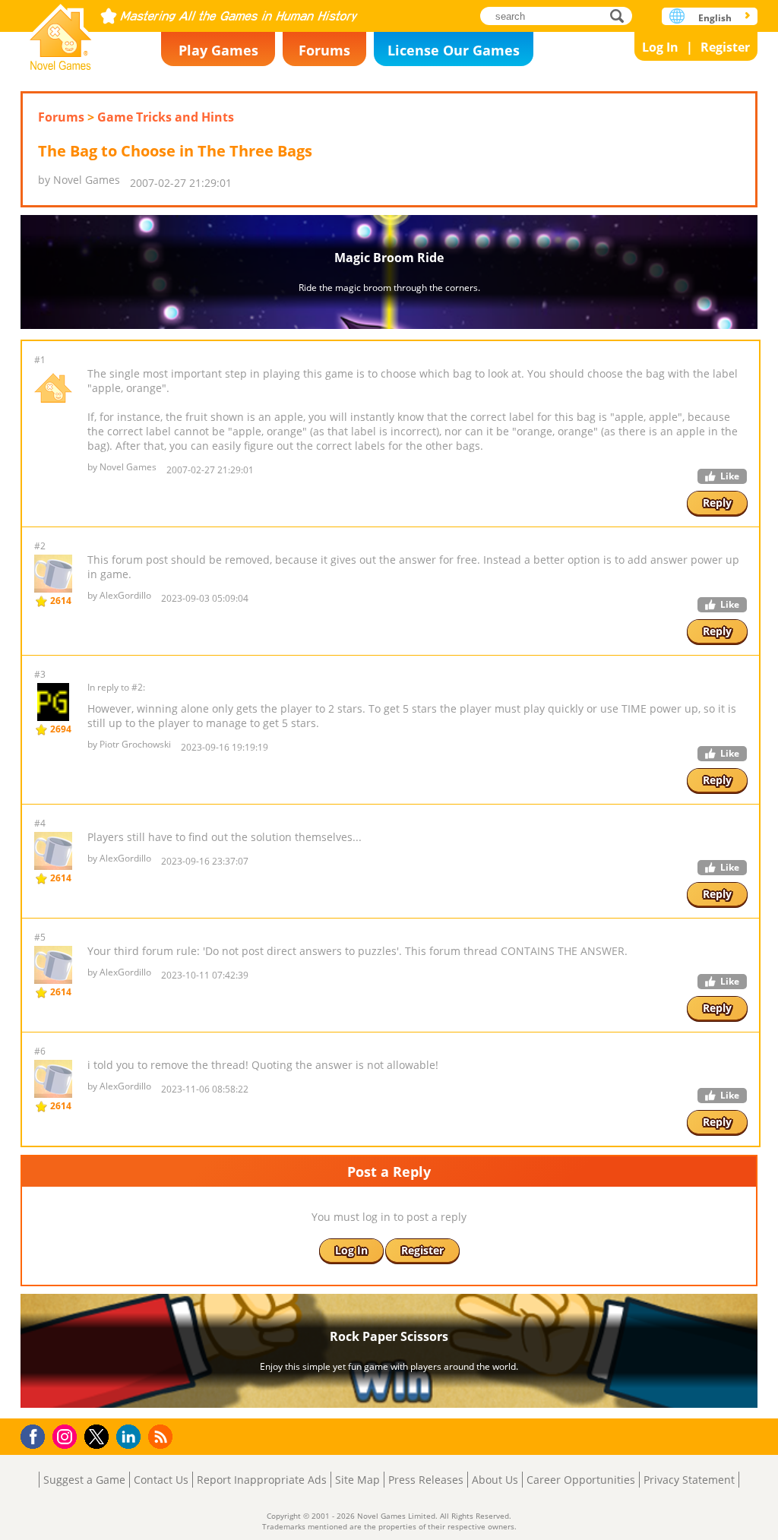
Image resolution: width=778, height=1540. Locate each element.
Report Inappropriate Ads (262, 1479)
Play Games (218, 50)
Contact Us (161, 1479)
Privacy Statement (689, 1479)
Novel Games (61, 32)
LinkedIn (131, 1437)
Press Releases (425, 1479)
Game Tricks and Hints (165, 117)
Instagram (67, 1435)
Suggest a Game (84, 1479)
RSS (162, 1436)
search (621, 15)
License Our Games (453, 50)
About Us (495, 1479)
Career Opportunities (581, 1479)
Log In (660, 47)
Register (725, 47)
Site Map (357, 1479)
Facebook (37, 1434)
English (715, 17)
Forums (324, 50)
